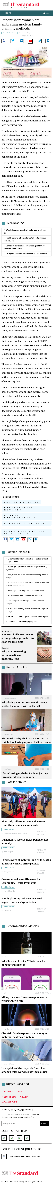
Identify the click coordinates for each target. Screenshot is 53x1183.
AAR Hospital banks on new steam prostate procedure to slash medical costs (17, 638)
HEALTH (10, 13)
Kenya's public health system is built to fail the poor (28, 617)
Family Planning (22, 502)
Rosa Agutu (7, 769)
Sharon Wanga (26, 33)
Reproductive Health (27, 523)
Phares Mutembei (9, 891)
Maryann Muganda (10, 698)
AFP (5, 957)
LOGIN (47, 13)
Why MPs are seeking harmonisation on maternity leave (13, 655)
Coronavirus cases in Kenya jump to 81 (23, 622)
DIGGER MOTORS (11, 1091)
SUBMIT (44, 1124)
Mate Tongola (8, 852)
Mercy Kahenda (9, 872)
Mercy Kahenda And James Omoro (15, 833)
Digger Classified (17, 1084)
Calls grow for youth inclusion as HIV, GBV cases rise (26, 254)
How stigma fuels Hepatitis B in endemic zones (26, 591)
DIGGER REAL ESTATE (14, 1097)
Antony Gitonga (9, 1064)
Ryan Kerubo (8, 1029)
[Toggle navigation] (49, 5)
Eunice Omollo (8, 734)
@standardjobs (19, 1156)
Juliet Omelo (8, 910)
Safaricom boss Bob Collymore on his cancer (25, 596)
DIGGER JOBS (9, 1101)
